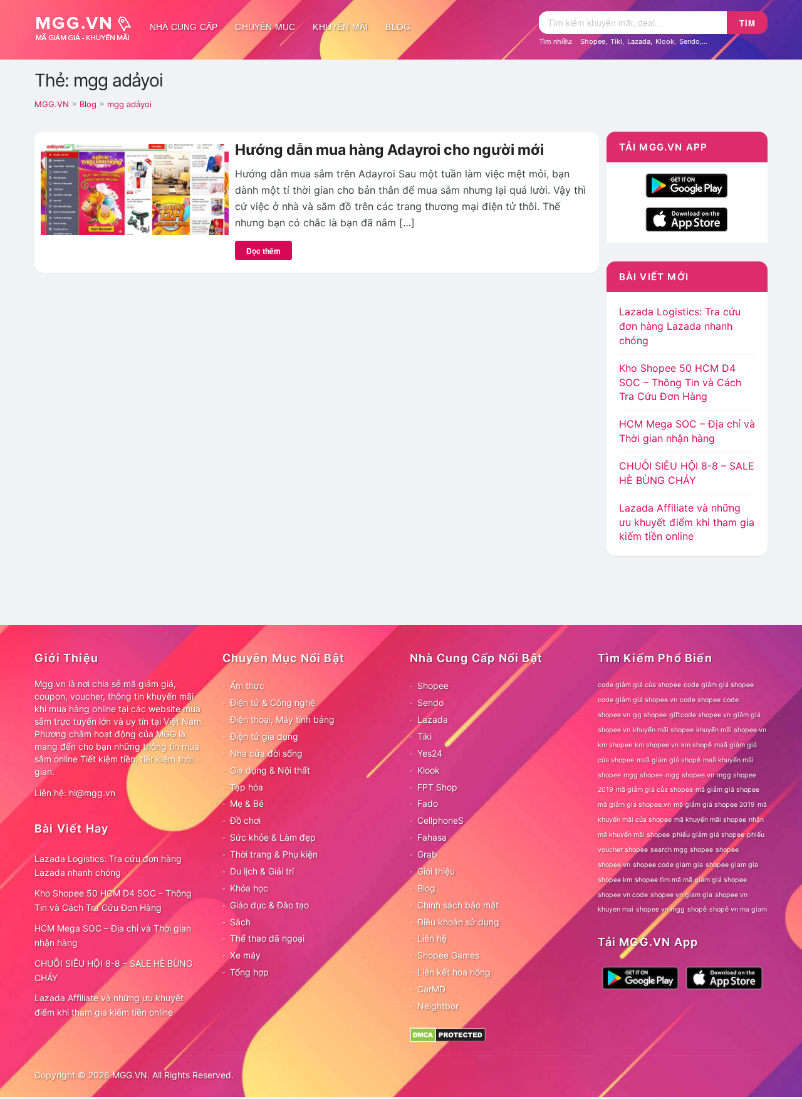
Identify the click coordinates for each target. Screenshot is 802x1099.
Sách (240, 922)
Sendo (689, 41)
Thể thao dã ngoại (267, 938)
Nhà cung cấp (183, 27)
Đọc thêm (263, 250)
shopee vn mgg (660, 909)
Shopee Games (448, 955)
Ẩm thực (247, 685)
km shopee (615, 745)
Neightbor (438, 1006)
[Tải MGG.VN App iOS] (687, 218)
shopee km (615, 880)
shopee (727, 850)
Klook (664, 41)
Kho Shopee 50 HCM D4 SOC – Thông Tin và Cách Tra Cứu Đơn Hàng (680, 382)
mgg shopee (643, 775)
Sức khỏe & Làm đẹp (273, 837)
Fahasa (432, 837)
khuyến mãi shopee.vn (731, 730)
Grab (427, 854)
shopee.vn (614, 865)
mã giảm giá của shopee (654, 790)
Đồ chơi (245, 820)
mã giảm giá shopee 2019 (714, 805)
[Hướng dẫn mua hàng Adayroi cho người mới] (135, 188)
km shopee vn (657, 745)
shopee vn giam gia (681, 895)
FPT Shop (437, 787)
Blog (397, 27)
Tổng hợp (249, 972)
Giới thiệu (436, 871)
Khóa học (249, 888)
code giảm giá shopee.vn (637, 700)
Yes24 (429, 753)
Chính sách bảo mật (458, 905)
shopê (697, 909)
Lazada (638, 41)
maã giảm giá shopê (668, 760)
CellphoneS (440, 820)
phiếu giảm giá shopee (708, 835)
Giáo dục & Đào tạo (269, 905)
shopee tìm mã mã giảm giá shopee (691, 880)
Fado (427, 803)
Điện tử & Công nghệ (272, 702)
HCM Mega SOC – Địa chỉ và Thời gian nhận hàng (112, 935)
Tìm (747, 23)
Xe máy (245, 955)
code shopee (700, 700)
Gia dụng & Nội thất (270, 770)
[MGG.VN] (87, 27)
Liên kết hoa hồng (454, 972)
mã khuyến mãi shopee (710, 820)
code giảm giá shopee (719, 685)
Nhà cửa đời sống (266, 753)
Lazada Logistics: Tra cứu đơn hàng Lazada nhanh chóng (680, 326)
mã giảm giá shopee (727, 790)
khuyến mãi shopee (663, 730)
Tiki (616, 41)
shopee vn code (623, 895)
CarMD (431, 989)
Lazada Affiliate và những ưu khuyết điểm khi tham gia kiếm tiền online (686, 522)
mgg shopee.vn (689, 775)
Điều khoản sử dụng (458, 922)
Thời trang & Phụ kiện (274, 854)
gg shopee (650, 715)
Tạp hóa (246, 787)
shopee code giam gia (668, 865)
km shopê (696, 745)
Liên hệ (432, 938)
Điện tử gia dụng (264, 736)
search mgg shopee (681, 850)
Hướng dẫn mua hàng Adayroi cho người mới (389, 150)
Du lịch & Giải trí (262, 871)
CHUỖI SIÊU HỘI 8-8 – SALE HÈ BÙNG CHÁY (113, 970)
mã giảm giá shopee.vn (634, 805)
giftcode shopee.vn (700, 715)
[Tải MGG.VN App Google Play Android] (687, 184)
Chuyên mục (265, 27)
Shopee (592, 41)
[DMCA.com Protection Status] (448, 1033)
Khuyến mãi (340, 27)
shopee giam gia (732, 865)
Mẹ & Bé (247, 803)
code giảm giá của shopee (639, 685)
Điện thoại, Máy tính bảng (282, 719)
